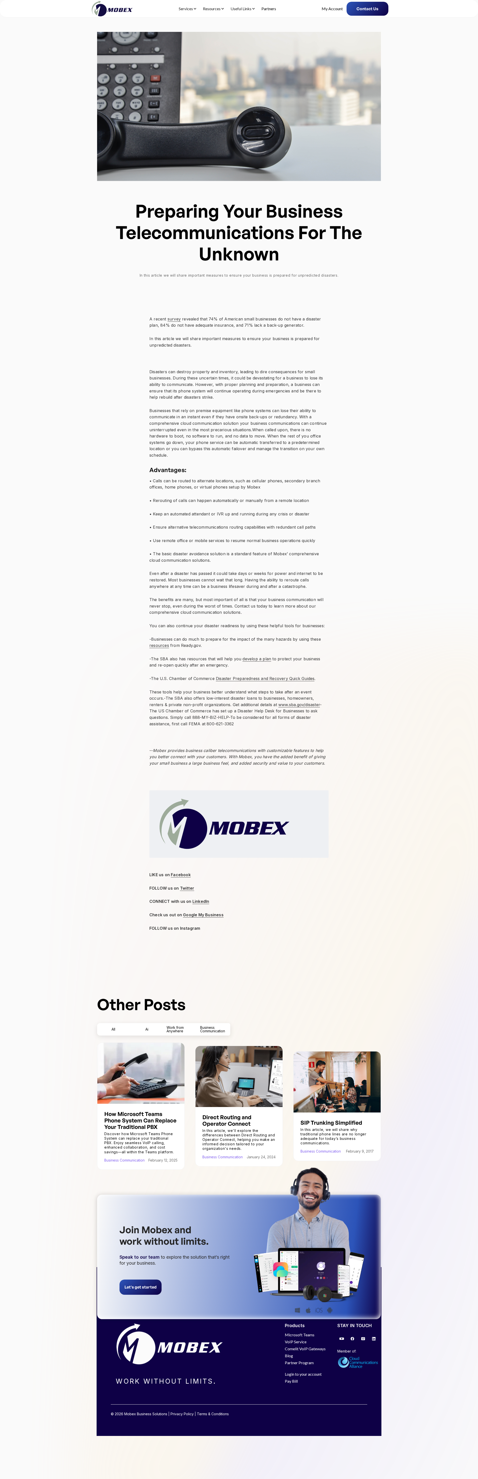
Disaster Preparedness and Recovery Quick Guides (265, 678)
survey (174, 318)
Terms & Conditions (213, 1414)
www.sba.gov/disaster (299, 704)
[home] (111, 8)
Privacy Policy (182, 1414)
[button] (187, 8)
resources (159, 645)
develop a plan (256, 658)
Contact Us (367, 8)
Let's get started (140, 1287)
